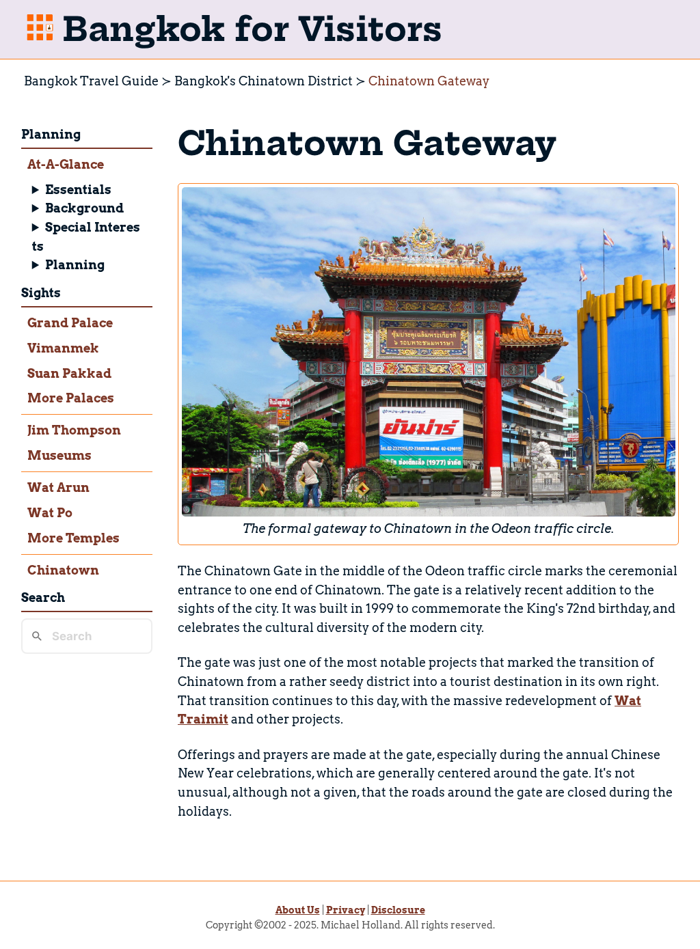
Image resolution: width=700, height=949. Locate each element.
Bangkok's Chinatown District (263, 81)
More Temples (73, 538)
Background (84, 208)
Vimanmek (63, 348)
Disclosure (398, 910)
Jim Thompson (74, 430)
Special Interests (86, 236)
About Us (297, 910)
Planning (75, 265)
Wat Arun (58, 487)
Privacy (345, 910)
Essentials (78, 189)
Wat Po (49, 513)
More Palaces (70, 398)
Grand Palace (70, 323)
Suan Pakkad (69, 373)
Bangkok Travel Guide (91, 81)
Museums (59, 455)
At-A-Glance (65, 164)
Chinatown (63, 570)
